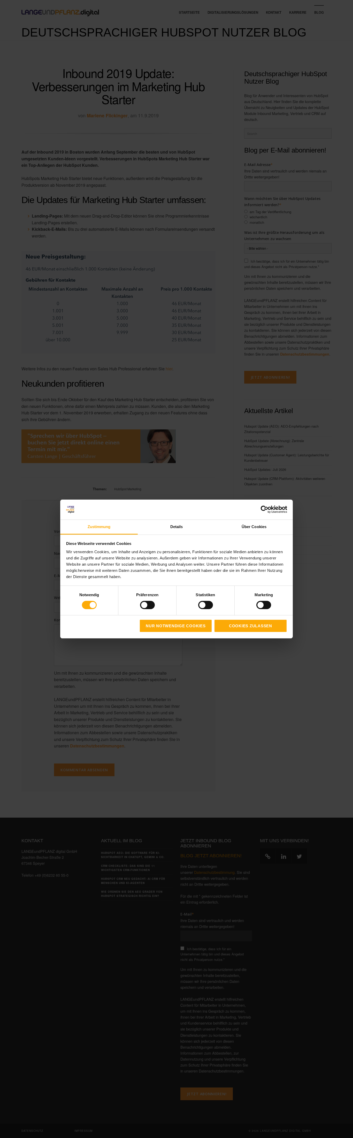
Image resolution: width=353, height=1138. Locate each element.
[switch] (141, 605)
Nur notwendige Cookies (176, 626)
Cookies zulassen (250, 626)
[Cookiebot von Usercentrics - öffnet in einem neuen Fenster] (264, 509)
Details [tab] (176, 526)
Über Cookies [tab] (254, 526)
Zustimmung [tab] (99, 526)
